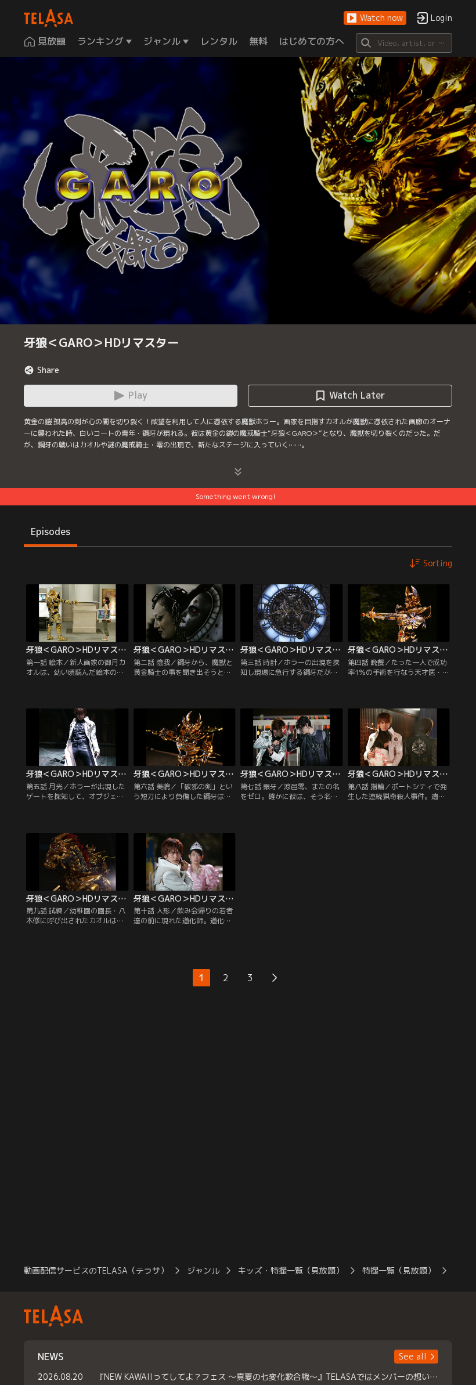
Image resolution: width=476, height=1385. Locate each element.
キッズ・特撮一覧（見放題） (291, 1270)
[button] (375, 18)
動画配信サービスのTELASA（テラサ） (96, 1270)
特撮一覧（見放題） (398, 1270)
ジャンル (203, 1270)
